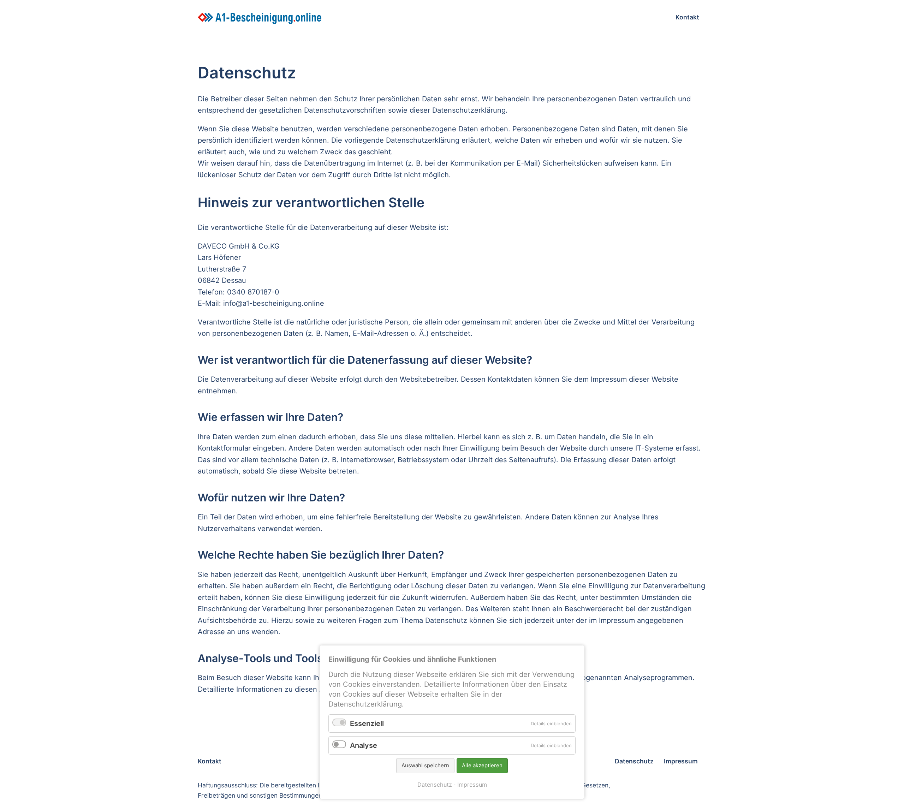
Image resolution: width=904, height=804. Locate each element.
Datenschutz (434, 784)
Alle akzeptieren (482, 765)
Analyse (363, 745)
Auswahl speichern (425, 765)
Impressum (472, 784)
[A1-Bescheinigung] (346, 18)
